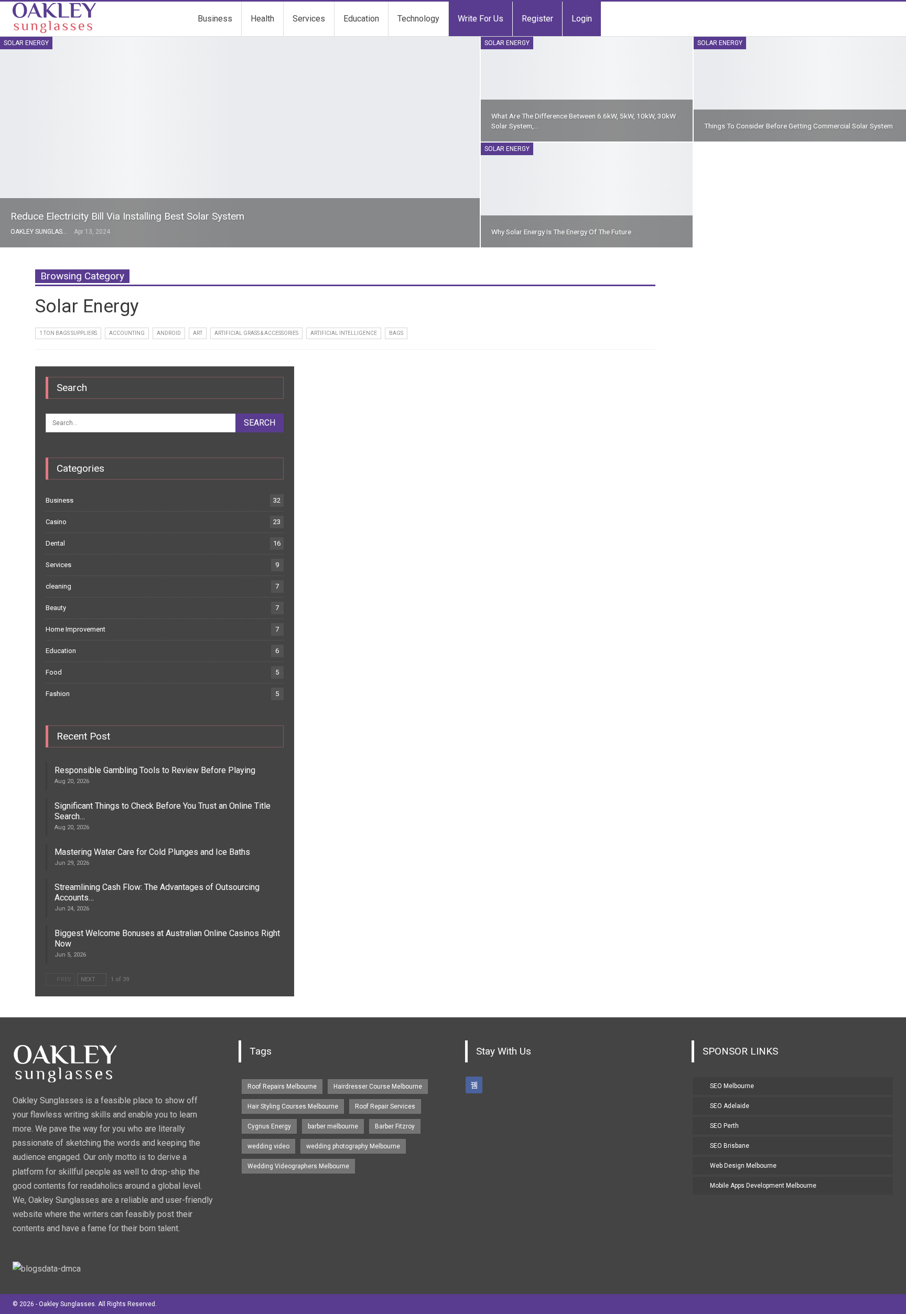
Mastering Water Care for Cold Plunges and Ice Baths (152, 852)
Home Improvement (75, 629)
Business (215, 19)
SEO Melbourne (732, 1086)
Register (537, 19)
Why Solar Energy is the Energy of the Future (561, 231)
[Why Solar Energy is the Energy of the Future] (587, 195)
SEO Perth (724, 1126)
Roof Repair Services (385, 1106)
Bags (396, 333)
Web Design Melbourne (743, 1165)
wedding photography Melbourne (353, 1146)
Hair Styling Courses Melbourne (292, 1106)
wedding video (268, 1146)
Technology (418, 19)
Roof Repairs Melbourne (282, 1086)
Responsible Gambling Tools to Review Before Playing (155, 770)
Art (197, 333)
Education (361, 19)
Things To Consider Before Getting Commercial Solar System (798, 126)
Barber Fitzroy (395, 1126)
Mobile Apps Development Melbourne (763, 1185)
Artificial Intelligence (343, 333)
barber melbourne (333, 1126)
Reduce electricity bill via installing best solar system (127, 216)
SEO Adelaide (729, 1106)
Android (169, 333)
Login (581, 19)
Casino (56, 522)
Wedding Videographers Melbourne (298, 1166)
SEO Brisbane (729, 1145)
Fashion (58, 694)
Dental (55, 543)
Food (54, 672)
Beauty (56, 608)
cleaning (58, 586)
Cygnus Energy (269, 1126)
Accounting (127, 333)
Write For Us (480, 19)
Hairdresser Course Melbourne (377, 1086)
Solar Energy (26, 43)
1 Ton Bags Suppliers (68, 333)
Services (309, 19)
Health (262, 19)
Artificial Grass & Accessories (256, 333)
